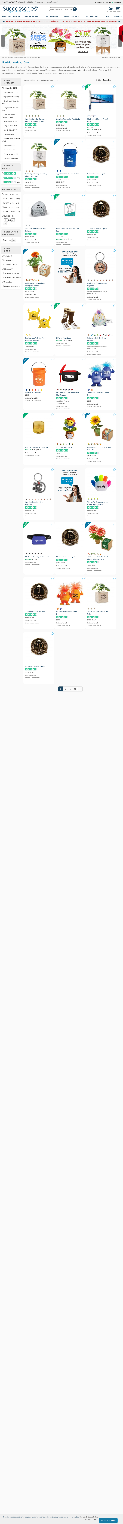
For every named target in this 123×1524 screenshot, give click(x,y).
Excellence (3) (8, 260)
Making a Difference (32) (12, 286)
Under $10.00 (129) (11, 194)
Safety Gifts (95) (9, 150)
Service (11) (8, 282)
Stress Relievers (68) (11, 154)
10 (75, 689)
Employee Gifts (51, 16)
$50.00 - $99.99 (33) (11, 207)
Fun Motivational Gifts (42, 80)
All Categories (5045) (9, 88)
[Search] (75, 9)
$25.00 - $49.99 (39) (11, 203)
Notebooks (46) (9, 145)
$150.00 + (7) (9, 216)
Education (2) (8, 269)
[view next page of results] (80, 688)
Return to (110, 57)
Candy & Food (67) (10, 130)
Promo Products (71, 16)
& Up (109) (18, 178)
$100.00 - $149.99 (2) (12, 212)
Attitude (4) (8, 256)
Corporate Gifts (31, 16)
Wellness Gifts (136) (11, 158)
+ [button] (3, 83)
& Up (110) (18, 182)
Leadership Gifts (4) (10, 265)
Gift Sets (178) (9, 134)
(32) (18, 173)
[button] (9, 2)
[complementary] (61, 21)
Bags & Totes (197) (10, 126)
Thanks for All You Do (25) (12, 273)
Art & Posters (92, 16)
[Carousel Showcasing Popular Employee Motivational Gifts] (62, 40)
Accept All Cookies (108, 1520)
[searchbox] (63, 9)
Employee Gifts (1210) (11, 97)
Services (118, 16)
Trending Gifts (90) (10, 121)
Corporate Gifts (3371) (10, 92)
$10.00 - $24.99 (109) (12, 199)
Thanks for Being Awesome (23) (12, 278)
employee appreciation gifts (75, 70)
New (108, 16)
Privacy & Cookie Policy (89, 1517)
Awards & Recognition (10, 16)
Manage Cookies (91, 1519)
